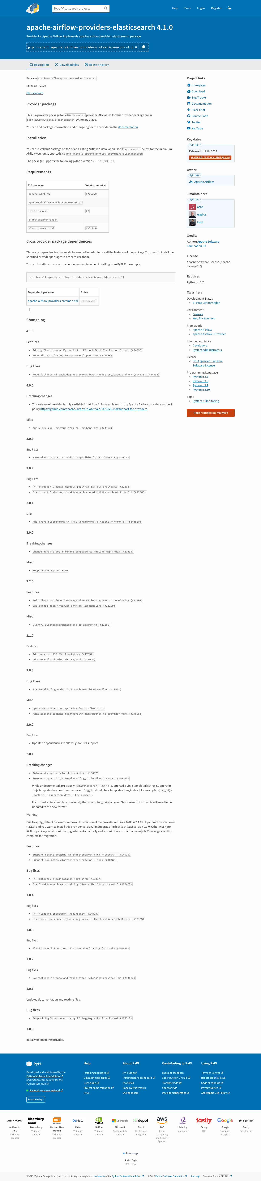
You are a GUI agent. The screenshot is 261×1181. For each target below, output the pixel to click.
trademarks (99, 1176)
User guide (90, 1083)
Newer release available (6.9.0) (210, 157)
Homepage (199, 85)
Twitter (196, 122)
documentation (128, 127)
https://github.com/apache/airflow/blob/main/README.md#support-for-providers (93, 409)
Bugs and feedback (173, 1073)
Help (175, 8)
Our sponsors (130, 1093)
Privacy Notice (209, 1088)
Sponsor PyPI (170, 1088)
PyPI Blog (128, 1073)
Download (198, 91)
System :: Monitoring (206, 401)
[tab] (39, 64)
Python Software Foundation (43, 1076)
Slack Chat (198, 110)
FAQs (86, 1093)
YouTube (197, 128)
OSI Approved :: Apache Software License (208, 363)
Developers (200, 345)
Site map (194, 1176)
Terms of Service (210, 1073)
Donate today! (35, 1099)
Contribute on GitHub (174, 1078)
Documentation (202, 104)
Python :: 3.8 (200, 381)
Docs (187, 8)
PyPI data (194, 145)
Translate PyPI (170, 1083)
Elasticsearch (34, 93)
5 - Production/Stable (206, 303)
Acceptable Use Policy (214, 1093)
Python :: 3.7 (200, 377)
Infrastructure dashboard (137, 1078)
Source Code (200, 116)
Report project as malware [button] (211, 413)
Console (198, 314)
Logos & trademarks (134, 1088)
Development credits (174, 1093)
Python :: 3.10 (201, 390)
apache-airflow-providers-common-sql (53, 301)
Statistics (128, 1083)
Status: (44, 1090)
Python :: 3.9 (200, 385)
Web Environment (204, 318)
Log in (201, 8)
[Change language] (230, 8)
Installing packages (95, 1073)
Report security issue (213, 1078)
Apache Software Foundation (203, 244)
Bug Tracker (199, 97)
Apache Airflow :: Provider (209, 334)
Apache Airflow (204, 182)
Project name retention (97, 1088)
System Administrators (207, 350)
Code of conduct (210, 1083)
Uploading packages (95, 1078)
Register (216, 8)
